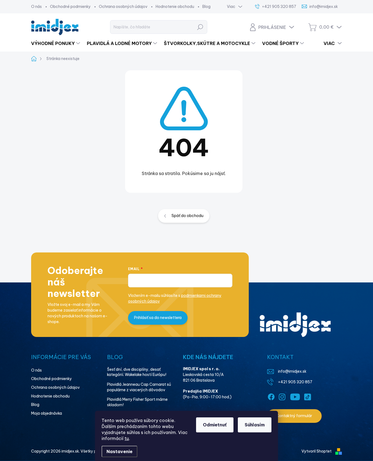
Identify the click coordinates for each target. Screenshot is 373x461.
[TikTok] (307, 396)
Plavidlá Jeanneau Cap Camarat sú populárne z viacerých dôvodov (139, 387)
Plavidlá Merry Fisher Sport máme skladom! (137, 402)
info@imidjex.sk (292, 371)
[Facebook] (271, 396)
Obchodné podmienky (70, 6)
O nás (36, 6)
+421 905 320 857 (295, 381)
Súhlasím (255, 424)
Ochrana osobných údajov (123, 6)
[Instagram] (282, 396)
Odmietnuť (215, 424)
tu (127, 438)
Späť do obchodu (187, 215)
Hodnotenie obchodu (175, 6)
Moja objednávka (46, 413)
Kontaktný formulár (294, 415)
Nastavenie (119, 451)
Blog (206, 6)
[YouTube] (295, 396)
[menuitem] (56, 43)
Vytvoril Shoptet (316, 451)
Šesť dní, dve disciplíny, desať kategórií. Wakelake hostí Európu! (136, 372)
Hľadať (200, 27)
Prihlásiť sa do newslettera (158, 317)
